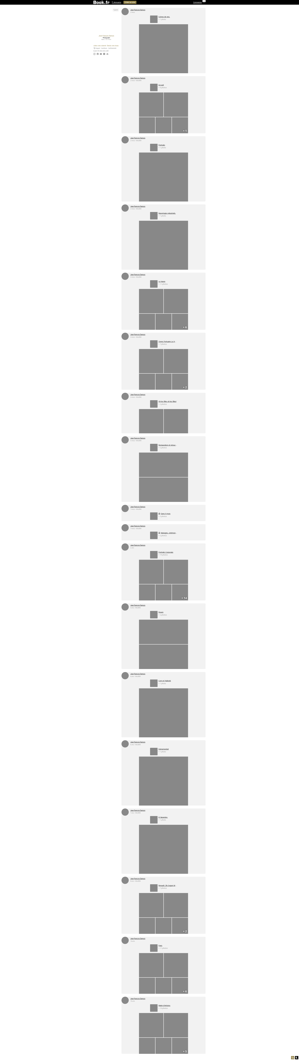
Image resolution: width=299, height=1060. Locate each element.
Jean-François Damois (137, 10)
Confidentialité (112, 48)
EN (204, 1)
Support (97, 48)
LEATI (107, 51)
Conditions (104, 48)
